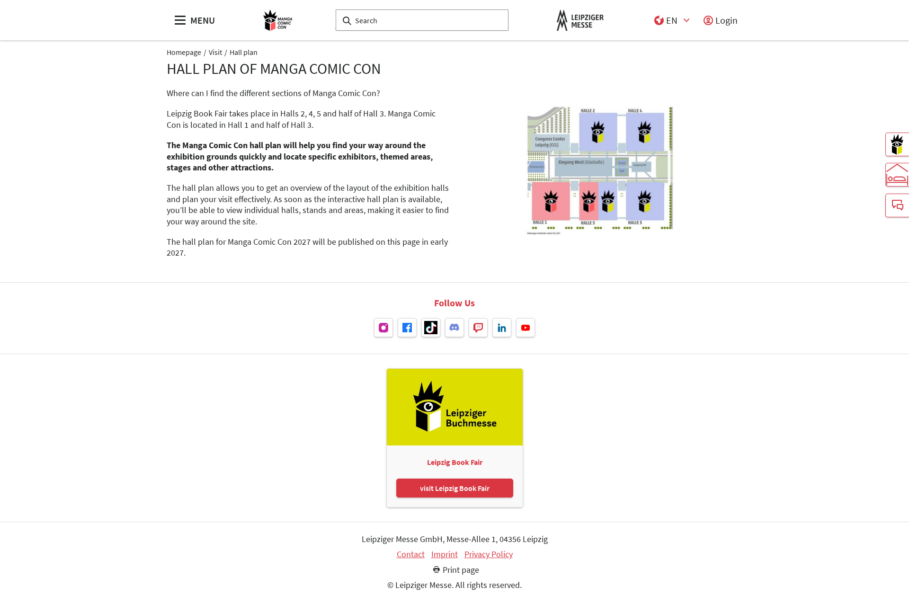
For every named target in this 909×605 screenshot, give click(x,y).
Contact (411, 554)
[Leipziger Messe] (580, 20)
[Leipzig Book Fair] (897, 144)
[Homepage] (277, 20)
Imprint (444, 554)
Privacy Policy (488, 554)
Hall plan (244, 52)
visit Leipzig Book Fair (455, 488)
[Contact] (897, 205)
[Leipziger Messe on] (383, 327)
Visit (215, 52)
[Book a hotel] (897, 175)
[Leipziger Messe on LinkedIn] (501, 327)
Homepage (184, 52)
